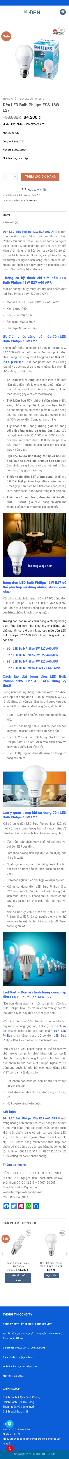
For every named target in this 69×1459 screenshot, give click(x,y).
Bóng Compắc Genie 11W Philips (18, 1264)
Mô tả (6, 215)
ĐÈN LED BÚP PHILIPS (32, 98)
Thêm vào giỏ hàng (40, 176)
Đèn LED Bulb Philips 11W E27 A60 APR (33, 668)
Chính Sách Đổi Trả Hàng (18, 1402)
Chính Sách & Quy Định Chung (21, 1397)
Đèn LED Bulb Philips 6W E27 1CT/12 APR (51, 1264)
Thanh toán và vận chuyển (19, 1406)
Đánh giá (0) (10, 222)
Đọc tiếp (51, 1275)
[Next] (66, 1261)
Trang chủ (9, 98)
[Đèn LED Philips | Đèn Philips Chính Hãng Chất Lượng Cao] (33, 12)
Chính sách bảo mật (15, 1411)
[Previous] (2, 1261)
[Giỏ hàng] (63, 12)
